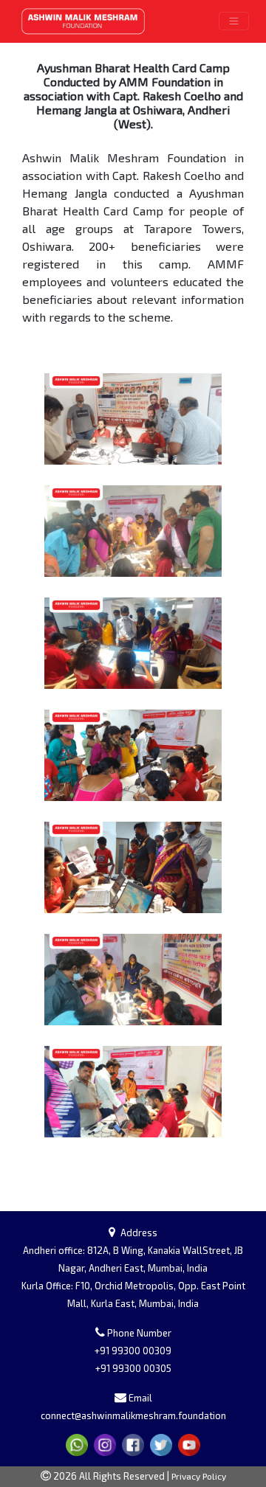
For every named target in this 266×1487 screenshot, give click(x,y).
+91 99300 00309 (133, 1350)
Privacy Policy (198, 1476)
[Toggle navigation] (234, 21)
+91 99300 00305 (133, 1368)
